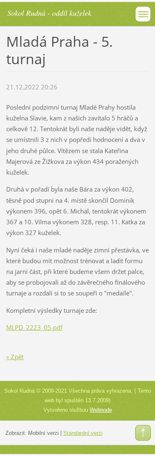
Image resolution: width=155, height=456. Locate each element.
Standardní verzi (83, 433)
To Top (143, 433)
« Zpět (15, 357)
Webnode (101, 410)
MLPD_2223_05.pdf (34, 327)
